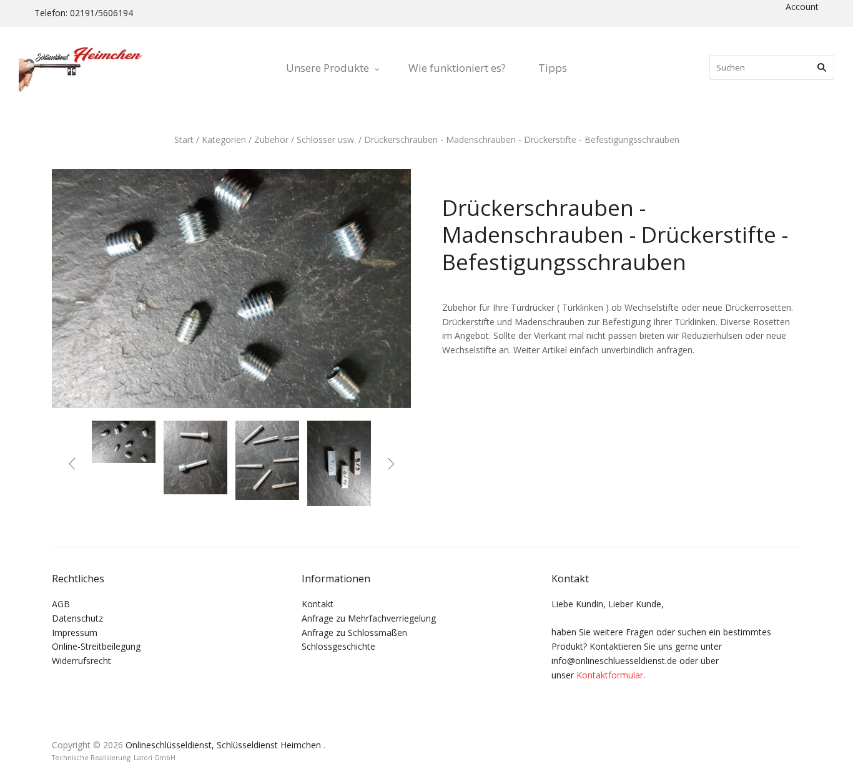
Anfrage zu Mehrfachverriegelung (369, 618)
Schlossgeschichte (338, 646)
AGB (61, 604)
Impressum (74, 632)
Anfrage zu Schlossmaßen (354, 632)
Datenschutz (77, 618)
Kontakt (317, 604)
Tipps (552, 68)
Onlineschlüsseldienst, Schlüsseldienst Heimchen (223, 745)
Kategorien (224, 139)
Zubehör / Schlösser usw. (305, 139)
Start (184, 139)
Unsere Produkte (327, 68)
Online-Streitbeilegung (96, 646)
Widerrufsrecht (81, 661)
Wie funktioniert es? (457, 68)
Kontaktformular (609, 675)
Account (802, 6)
